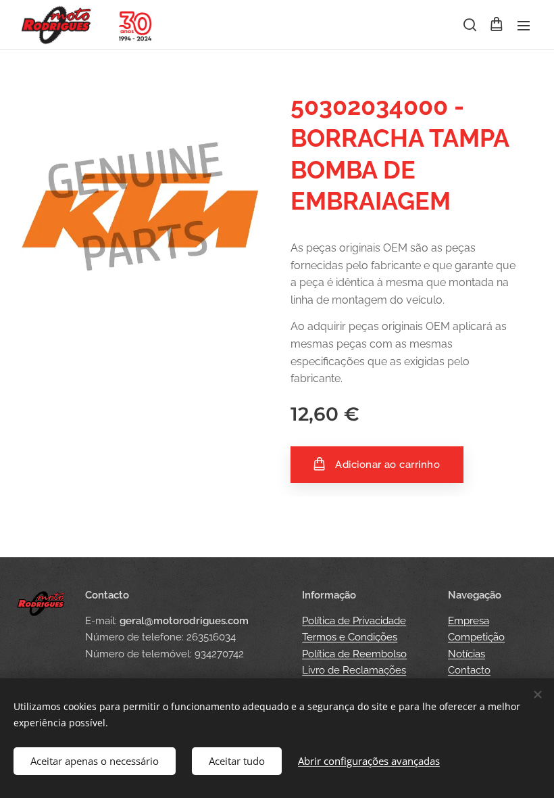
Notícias (466, 654)
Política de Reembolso (354, 654)
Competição (476, 637)
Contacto (469, 670)
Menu (523, 25)
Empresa (468, 621)
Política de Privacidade (354, 621)
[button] (468, 25)
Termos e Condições (349, 637)
